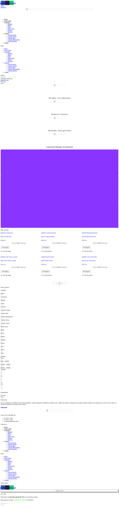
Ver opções (5, 247)
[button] (6, 251)
